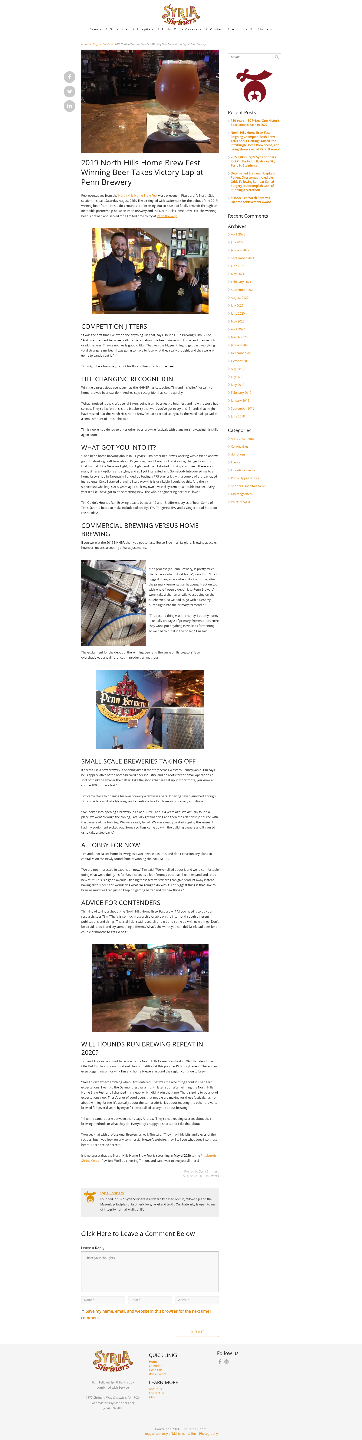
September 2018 (242, 408)
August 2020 (239, 298)
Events (214, 1176)
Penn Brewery (167, 216)
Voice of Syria (240, 502)
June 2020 (238, 313)
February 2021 (241, 282)
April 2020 (238, 329)
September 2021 (242, 258)
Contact (217, 29)
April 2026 (238, 234)
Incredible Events (243, 470)
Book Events (157, 1374)
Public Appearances (245, 478)
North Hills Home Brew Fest (137, 195)
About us (155, 1389)
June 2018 (238, 416)
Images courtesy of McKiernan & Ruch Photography (181, 1434)
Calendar (155, 1366)
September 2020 (242, 290)
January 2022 (240, 250)
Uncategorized (241, 494)
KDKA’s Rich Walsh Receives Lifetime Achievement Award (251, 200)
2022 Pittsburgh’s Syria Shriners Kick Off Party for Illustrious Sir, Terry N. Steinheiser (253, 161)
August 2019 (239, 369)
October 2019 (240, 361)
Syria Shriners (209, 1171)
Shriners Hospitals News (248, 486)
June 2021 (238, 266)
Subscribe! (119, 29)
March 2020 (239, 337)
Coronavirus (239, 446)
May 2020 (237, 321)
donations (238, 454)
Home (153, 1362)
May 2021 (237, 274)
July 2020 (237, 305)
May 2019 (237, 385)
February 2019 (241, 393)
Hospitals (155, 1370)
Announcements (243, 438)
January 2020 (240, 345)
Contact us (156, 1393)
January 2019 (240, 400)
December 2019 (242, 353)
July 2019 (237, 377)
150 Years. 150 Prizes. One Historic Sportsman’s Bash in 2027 (255, 122)
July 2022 (237, 242)
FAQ (152, 1397)
